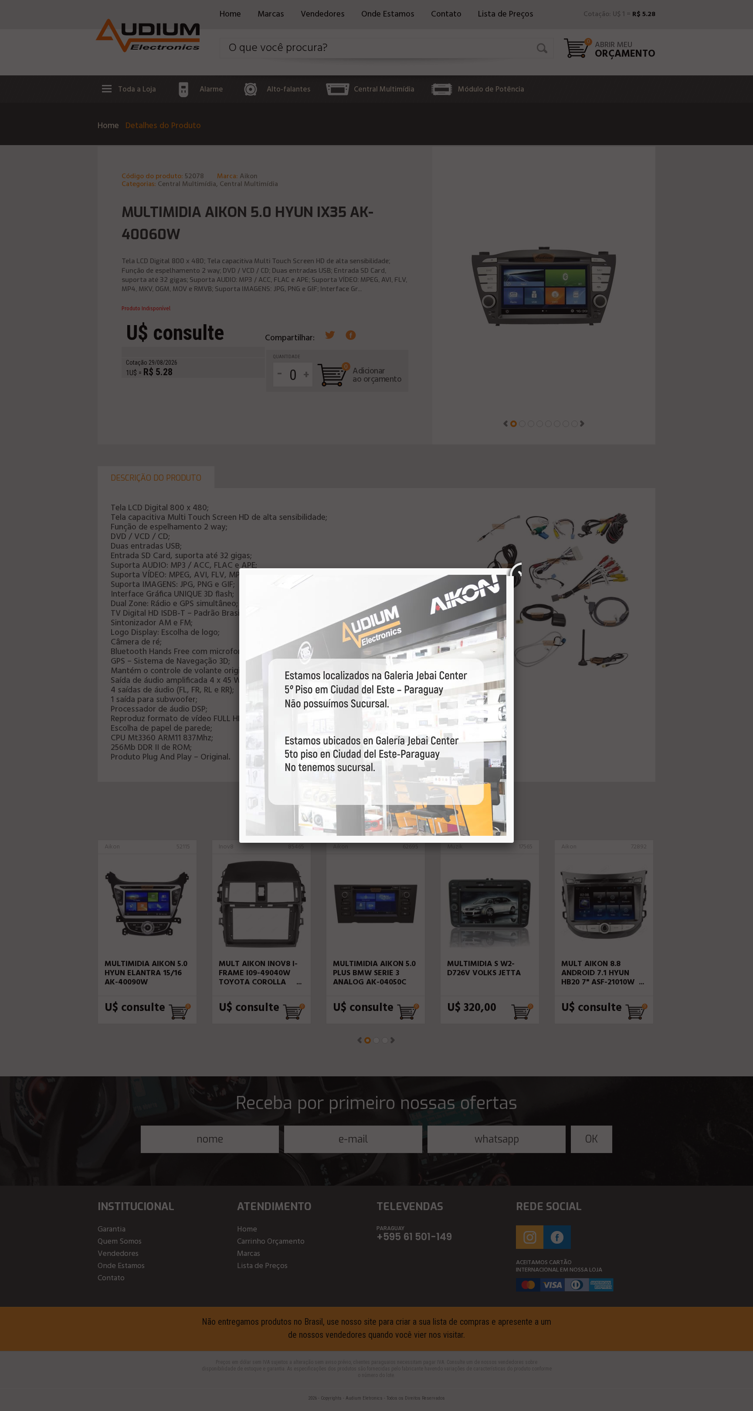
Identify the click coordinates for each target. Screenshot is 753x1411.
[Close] (514, 568)
